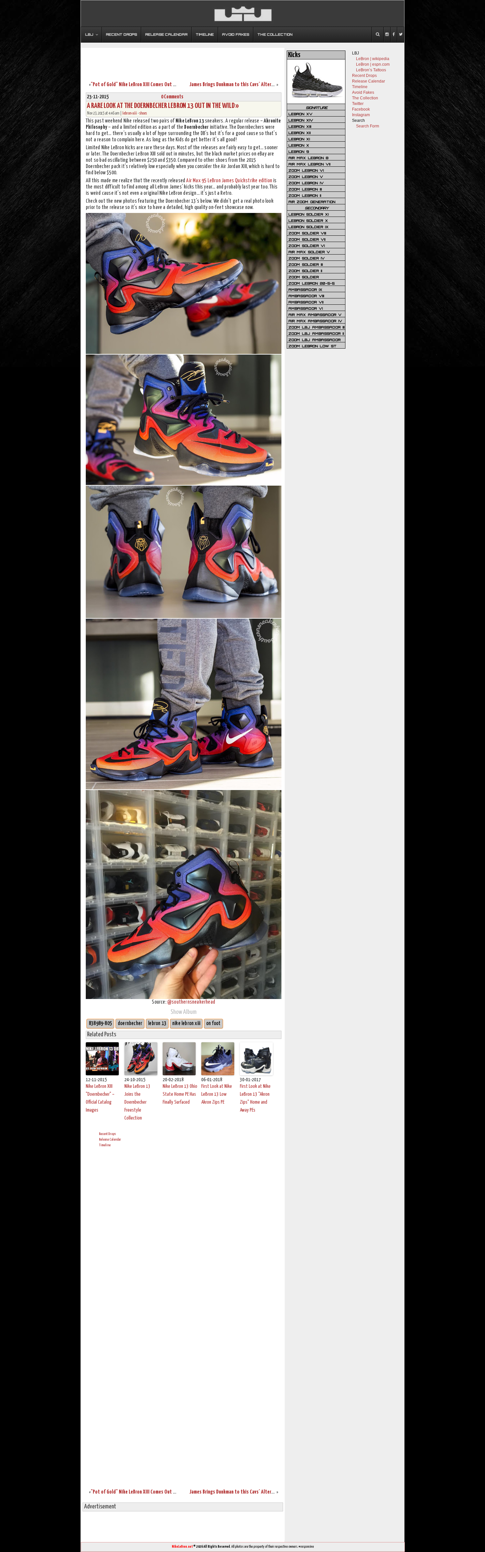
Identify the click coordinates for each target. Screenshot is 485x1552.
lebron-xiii (129, 113)
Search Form (367, 126)
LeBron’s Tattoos (371, 70)
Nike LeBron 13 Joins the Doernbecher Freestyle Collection (137, 1102)
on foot (213, 1023)
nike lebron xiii (186, 1023)
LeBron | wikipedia (372, 58)
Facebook (361, 109)
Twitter (358, 103)
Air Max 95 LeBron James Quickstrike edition (229, 180)
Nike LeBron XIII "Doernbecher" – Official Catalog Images (100, 1098)
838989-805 (100, 1023)
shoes (143, 113)
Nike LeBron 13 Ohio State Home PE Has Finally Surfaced (180, 1094)
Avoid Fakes (363, 92)
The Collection (365, 98)
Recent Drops (107, 1134)
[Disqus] (183, 1234)
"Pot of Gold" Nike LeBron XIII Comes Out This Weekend (145, 84)
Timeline (105, 1145)
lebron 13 (157, 1023)
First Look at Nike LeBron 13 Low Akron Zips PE (216, 1094)
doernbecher (130, 1023)
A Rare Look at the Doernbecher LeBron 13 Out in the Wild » (163, 106)
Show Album (184, 1012)
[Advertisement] (183, 60)
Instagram (361, 115)
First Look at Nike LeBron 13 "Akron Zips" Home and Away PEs (255, 1098)
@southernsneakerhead (191, 1002)
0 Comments (172, 96)
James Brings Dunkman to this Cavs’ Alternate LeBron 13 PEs (248, 84)
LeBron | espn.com (373, 64)
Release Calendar (110, 1139)
